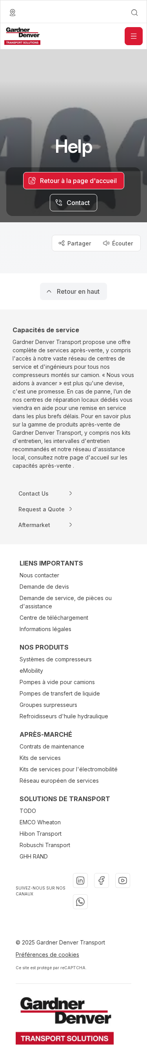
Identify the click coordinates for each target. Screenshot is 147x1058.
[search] (134, 13)
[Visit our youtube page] (122, 880)
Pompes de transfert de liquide (60, 693)
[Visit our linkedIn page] (80, 880)
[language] (13, 13)
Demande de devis (44, 586)
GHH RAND (34, 856)
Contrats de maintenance (52, 746)
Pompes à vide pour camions (57, 682)
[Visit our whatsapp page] (80, 901)
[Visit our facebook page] (101, 880)
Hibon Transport (41, 833)
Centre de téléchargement (54, 617)
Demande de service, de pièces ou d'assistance (66, 602)
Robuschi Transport (45, 845)
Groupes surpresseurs (48, 704)
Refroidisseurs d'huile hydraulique (64, 716)
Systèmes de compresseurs (56, 659)
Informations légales (45, 629)
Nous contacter (39, 575)
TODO (28, 810)
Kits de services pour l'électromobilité (69, 769)
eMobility (31, 670)
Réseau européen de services (59, 780)
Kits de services (40, 757)
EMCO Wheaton (40, 822)
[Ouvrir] (134, 36)
